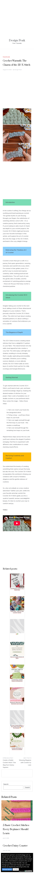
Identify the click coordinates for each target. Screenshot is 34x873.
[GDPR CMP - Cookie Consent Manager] (28, 871)
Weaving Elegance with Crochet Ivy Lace (25, 762)
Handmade (6, 57)
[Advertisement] (17, 17)
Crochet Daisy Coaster (15, 845)
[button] (7, 869)
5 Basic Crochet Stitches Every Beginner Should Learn (16, 829)
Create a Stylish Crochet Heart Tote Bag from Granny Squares (9, 763)
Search (5, 784)
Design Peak (17, 40)
